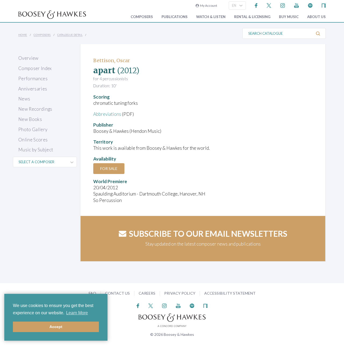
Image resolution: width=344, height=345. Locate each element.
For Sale (108, 168)
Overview (28, 58)
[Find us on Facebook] (256, 5)
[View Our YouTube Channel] (296, 5)
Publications (175, 17)
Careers (147, 293)
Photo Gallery (32, 129)
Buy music (289, 17)
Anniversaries (32, 89)
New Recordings (35, 109)
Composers (142, 17)
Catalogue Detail (70, 34)
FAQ (92, 293)
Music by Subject (35, 149)
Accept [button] (55, 327)
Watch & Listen (210, 17)
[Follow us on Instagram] (282, 5)
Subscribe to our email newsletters (208, 233)
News (24, 99)
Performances (33, 78)
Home (22, 34)
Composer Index (35, 68)
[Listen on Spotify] (310, 5)
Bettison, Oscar (111, 60)
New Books (30, 119)
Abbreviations (107, 114)
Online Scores (33, 139)
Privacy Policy (179, 293)
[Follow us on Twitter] (269, 5)
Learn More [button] (77, 313)
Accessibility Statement (230, 293)
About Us (316, 17)
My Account (208, 6)
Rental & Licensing (252, 17)
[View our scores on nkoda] (324, 5)
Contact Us (117, 293)
